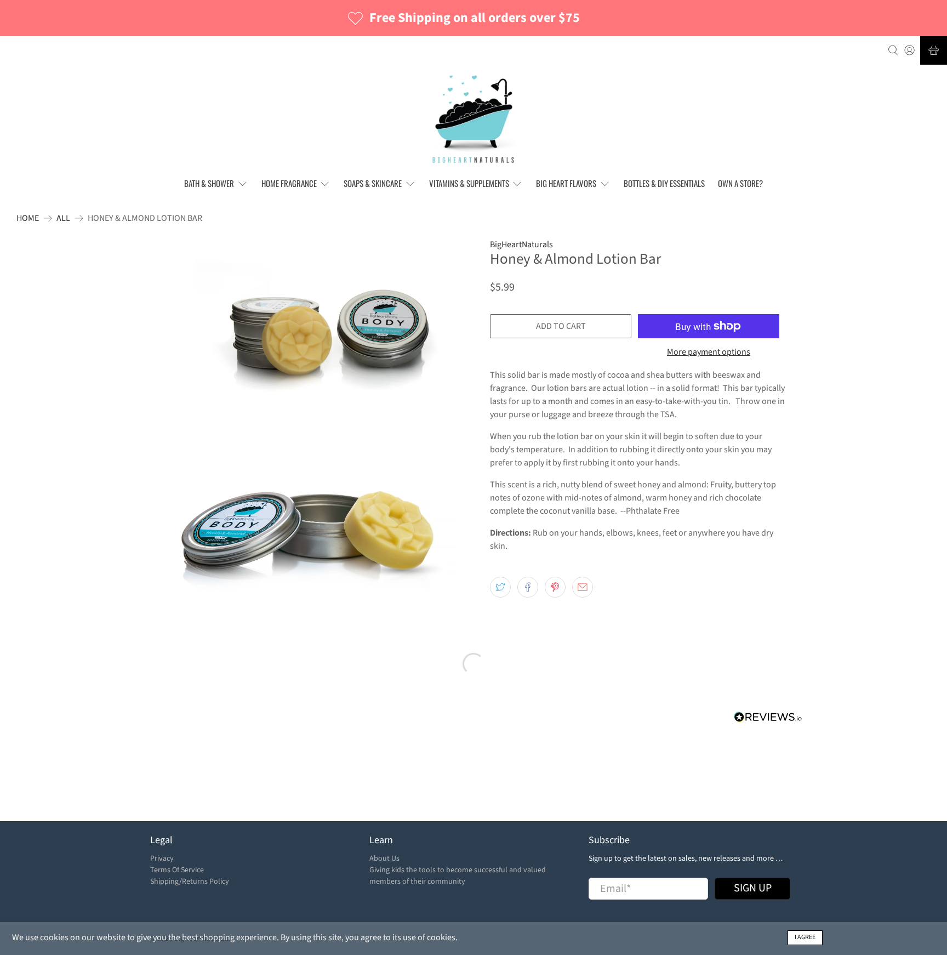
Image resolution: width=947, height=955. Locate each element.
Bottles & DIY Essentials (664, 183)
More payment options (708, 352)
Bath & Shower (209, 183)
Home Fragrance (289, 183)
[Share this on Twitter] (500, 587)
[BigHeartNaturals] (474, 119)
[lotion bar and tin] (309, 532)
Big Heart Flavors (566, 183)
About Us (384, 858)
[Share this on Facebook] (527, 587)
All (63, 218)
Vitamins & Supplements (469, 183)
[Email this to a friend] (582, 587)
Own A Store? (740, 183)
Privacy (162, 858)
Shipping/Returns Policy (189, 881)
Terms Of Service (177, 870)
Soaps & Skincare (373, 183)
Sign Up (753, 888)
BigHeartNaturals (521, 244)
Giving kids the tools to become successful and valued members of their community (457, 876)
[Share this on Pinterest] (555, 587)
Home (27, 218)
